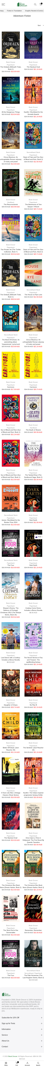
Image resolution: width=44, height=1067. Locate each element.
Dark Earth (33, 520)
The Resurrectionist (11, 204)
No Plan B (33, 705)
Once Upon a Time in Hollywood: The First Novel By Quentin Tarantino (33, 840)
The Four (10, 565)
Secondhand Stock (33, 152)
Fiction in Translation (14, 11)
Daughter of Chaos (10, 705)
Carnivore (10, 387)
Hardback (10, 202)
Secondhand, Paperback (33, 973)
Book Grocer (10, 62)
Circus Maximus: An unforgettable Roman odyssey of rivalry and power (10, 159)
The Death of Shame (33, 430)
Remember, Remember (33, 930)
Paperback (11, 65)
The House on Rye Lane (33, 295)
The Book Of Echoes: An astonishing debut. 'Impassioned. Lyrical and (11, 342)
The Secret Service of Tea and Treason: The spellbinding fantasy (33, 660)
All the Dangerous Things (11, 112)
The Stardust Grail (33, 67)
